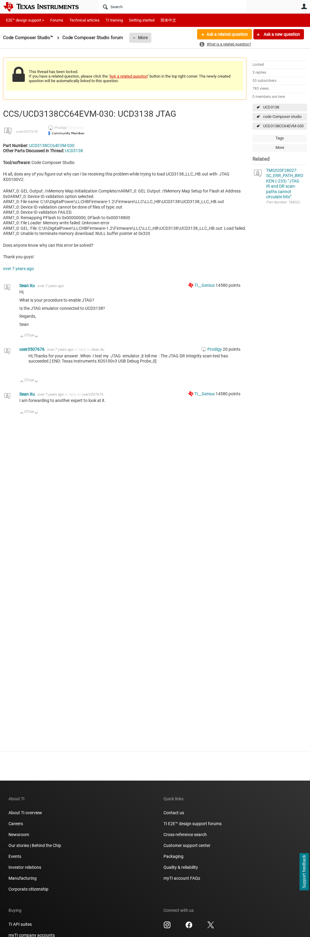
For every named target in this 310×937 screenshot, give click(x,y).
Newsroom (18, 834)
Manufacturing (22, 878)
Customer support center (186, 845)
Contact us (173, 812)
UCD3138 (271, 107)
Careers (15, 823)
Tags (279, 138)
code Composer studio (282, 116)
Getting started (141, 20)
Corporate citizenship (28, 889)
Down (36, 337)
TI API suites (20, 924)
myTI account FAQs (181, 878)
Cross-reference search (185, 834)
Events (14, 856)
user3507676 (27, 131)
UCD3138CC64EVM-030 (283, 126)
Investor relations (24, 867)
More (143, 37)
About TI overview (25, 812)
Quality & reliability (180, 867)
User (304, 6)
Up (22, 337)
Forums (56, 20)
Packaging (173, 856)
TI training (114, 20)
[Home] (45, 7)
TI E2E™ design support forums (192, 823)
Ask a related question (227, 34)
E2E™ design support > (25, 20)
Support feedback (304, 871)
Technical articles (84, 20)
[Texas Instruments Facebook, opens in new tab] (189, 927)
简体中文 (168, 20)
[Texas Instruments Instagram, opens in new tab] (167, 927)
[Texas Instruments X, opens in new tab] (210, 927)
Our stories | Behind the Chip (34, 845)
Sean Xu (27, 285)
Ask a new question (281, 34)
